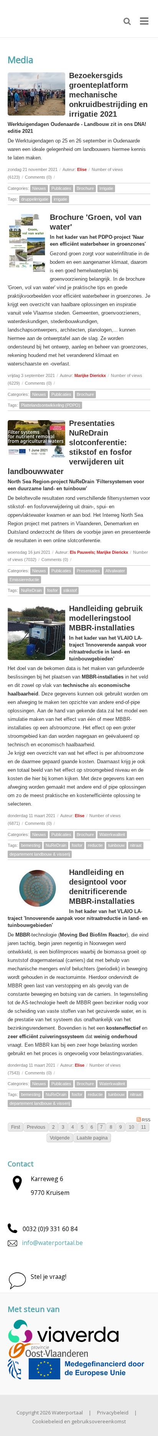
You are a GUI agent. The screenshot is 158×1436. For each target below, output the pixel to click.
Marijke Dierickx (90, 375)
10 (131, 1127)
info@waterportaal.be (52, 1242)
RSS (146, 1120)
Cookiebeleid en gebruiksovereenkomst (79, 1421)
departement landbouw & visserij (40, 854)
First (15, 1127)
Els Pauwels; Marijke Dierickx (99, 552)
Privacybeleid (112, 1412)
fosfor (52, 590)
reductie (95, 845)
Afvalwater (115, 570)
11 (143, 1127)
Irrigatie (106, 188)
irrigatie (60, 199)
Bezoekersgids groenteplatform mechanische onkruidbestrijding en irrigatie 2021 (108, 94)
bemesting (30, 845)
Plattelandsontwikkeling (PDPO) (50, 405)
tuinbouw (116, 845)
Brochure (85, 188)
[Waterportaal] (34, 18)
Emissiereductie (24, 579)
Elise (82, 169)
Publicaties (61, 188)
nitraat (136, 845)
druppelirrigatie (34, 199)
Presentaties (88, 570)
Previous (36, 1127)
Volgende (60, 1138)
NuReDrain (31, 590)
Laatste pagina (92, 1138)
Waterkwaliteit (112, 834)
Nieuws (39, 188)
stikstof (70, 590)
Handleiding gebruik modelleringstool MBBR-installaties (106, 618)
